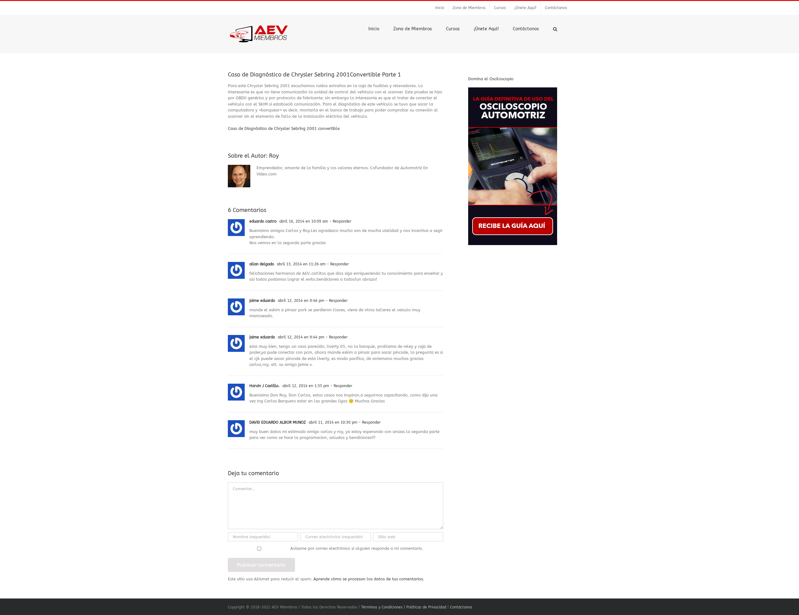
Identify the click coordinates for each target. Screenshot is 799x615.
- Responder (339, 221)
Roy (274, 155)
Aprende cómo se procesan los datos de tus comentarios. (368, 579)
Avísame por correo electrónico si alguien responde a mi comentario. (356, 548)
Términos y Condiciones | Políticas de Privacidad (403, 607)
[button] (555, 28)
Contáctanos (461, 607)
